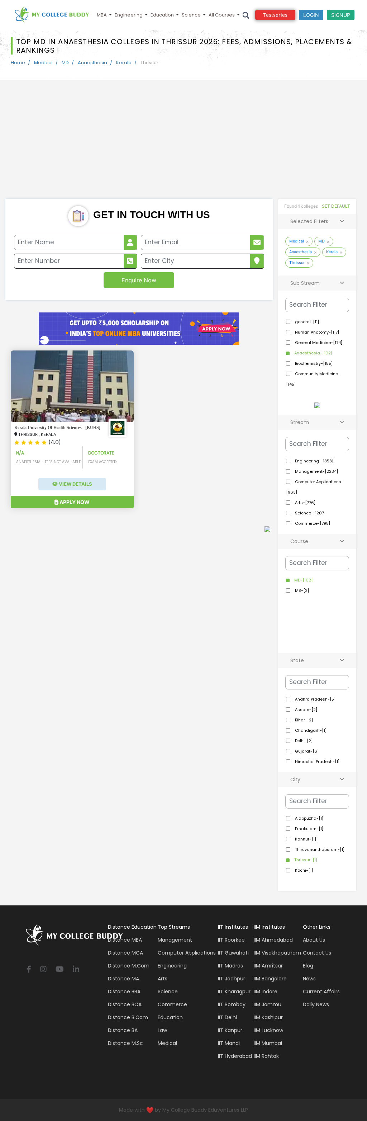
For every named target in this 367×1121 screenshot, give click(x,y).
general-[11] (306, 322)
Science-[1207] (309, 513)
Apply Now (74, 502)
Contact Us (317, 952)
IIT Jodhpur (231, 978)
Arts (162, 978)
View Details (75, 484)
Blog (308, 965)
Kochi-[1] (303, 870)
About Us (314, 939)
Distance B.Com (128, 1017)
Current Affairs (321, 991)
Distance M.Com (128, 965)
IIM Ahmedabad (273, 939)
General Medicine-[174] (318, 342)
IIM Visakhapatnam (277, 952)
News (309, 978)
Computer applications (187, 952)
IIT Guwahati (233, 952)
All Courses (222, 14)
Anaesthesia (92, 62)
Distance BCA (125, 1004)
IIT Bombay (232, 1004)
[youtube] (60, 970)
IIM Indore (265, 991)
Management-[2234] (316, 471)
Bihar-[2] (303, 720)
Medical (43, 62)
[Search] (246, 14)
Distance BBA (124, 991)
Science (191, 14)
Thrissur (297, 262)
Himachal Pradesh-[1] (316, 761)
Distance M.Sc (125, 1043)
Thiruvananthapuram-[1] (319, 849)
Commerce (172, 1004)
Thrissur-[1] (305, 860)
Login (311, 15)
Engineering (129, 14)
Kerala (124, 62)
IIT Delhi (227, 1017)
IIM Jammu (267, 1004)
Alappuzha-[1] (308, 818)
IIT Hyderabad (235, 1056)
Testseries (275, 14)
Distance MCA (125, 952)
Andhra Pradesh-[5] (314, 699)
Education (162, 14)
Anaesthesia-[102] (312, 353)
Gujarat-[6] (306, 751)
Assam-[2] (305, 709)
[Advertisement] (183, 145)
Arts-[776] (304, 502)
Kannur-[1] (305, 839)
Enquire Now (138, 280)
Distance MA (123, 978)
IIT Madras (230, 965)
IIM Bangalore (270, 978)
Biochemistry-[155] (313, 363)
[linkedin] (76, 970)
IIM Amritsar (268, 965)
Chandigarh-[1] (310, 730)
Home (18, 62)
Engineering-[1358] (313, 461)
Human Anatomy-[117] (316, 332)
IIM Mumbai (268, 1043)
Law (162, 1030)
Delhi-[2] (303, 741)
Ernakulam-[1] (308, 829)
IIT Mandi (229, 1043)
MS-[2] (301, 590)
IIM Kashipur (268, 1017)
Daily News (316, 1004)
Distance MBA (125, 939)
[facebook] (29, 970)
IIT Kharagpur (234, 991)
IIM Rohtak (266, 1056)
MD (65, 62)
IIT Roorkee (231, 939)
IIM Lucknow (268, 1030)
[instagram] (43, 970)
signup (340, 15)
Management (175, 939)
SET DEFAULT (336, 206)
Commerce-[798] (312, 523)
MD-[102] (303, 580)
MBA (102, 14)
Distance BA (123, 1030)
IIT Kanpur (230, 1030)
